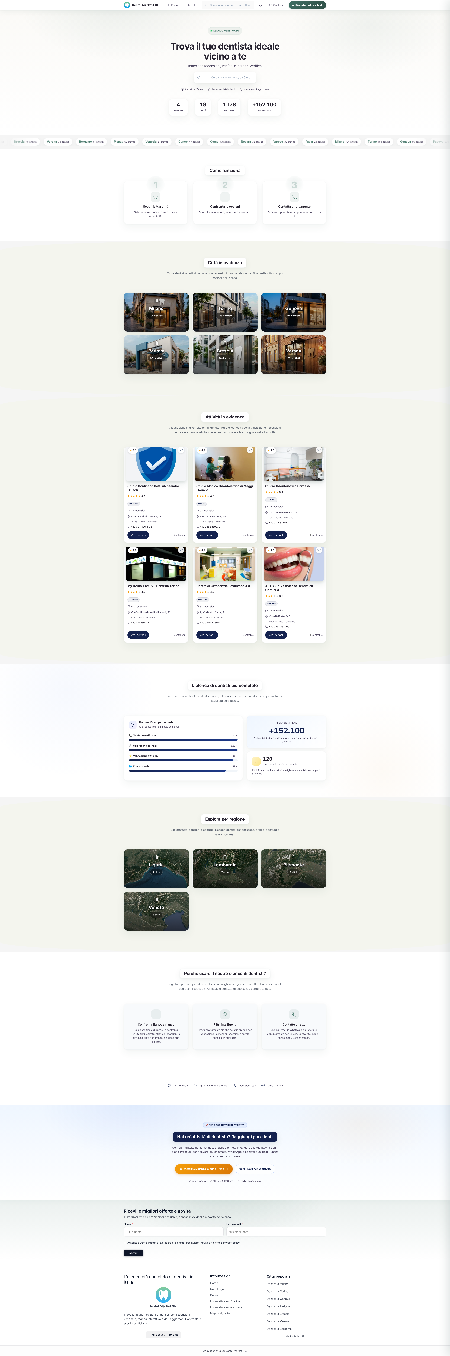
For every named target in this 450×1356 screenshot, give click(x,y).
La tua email (234, 1224)
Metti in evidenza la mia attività (204, 1169)
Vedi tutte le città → (296, 1336)
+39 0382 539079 (210, 526)
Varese (271, 603)
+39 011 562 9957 (279, 522)
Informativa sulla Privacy (226, 1307)
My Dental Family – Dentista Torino (153, 586)
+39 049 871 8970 (210, 622)
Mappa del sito (220, 1313)
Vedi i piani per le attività (255, 1169)
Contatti (215, 1295)
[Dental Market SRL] (163, 1295)
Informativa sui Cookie (225, 1301)
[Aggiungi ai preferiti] (181, 450)
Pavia (201, 503)
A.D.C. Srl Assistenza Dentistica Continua (289, 588)
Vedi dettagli (138, 535)
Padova (202, 599)
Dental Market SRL (163, 1306)
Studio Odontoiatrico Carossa (287, 486)
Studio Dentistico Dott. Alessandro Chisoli (153, 488)
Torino (271, 499)
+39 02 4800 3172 (141, 526)
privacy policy (231, 1242)
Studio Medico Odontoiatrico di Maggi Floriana (224, 488)
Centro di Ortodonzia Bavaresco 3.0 (223, 586)
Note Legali (217, 1289)
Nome (128, 1224)
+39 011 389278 (140, 622)
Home (214, 1283)
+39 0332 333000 (279, 626)
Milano (133, 503)
